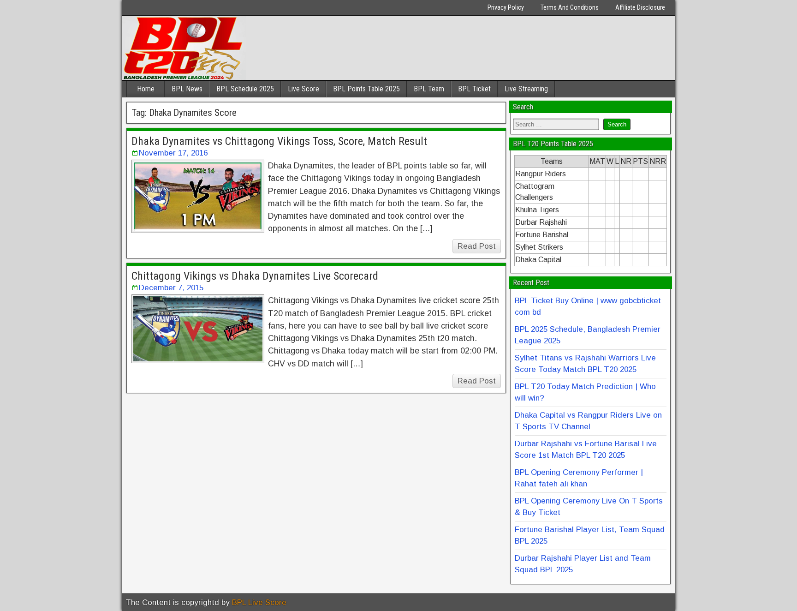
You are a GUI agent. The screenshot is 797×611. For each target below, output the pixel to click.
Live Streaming (526, 88)
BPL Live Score (259, 602)
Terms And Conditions (570, 7)
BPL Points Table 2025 (366, 88)
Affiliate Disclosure (640, 7)
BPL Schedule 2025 (245, 88)
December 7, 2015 (171, 287)
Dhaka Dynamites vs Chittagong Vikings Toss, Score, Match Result (279, 141)
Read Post (477, 246)
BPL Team (429, 88)
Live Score (303, 88)
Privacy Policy (506, 7)
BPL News (187, 88)
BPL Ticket (474, 88)
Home (146, 88)
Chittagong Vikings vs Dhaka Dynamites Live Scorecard (254, 276)
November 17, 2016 (173, 153)
